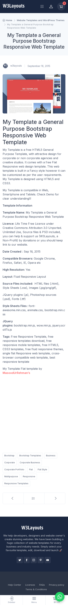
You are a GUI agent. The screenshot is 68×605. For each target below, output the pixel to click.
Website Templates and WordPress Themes (41, 20)
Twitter (20, 560)
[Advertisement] (34, 413)
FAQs (42, 584)
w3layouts (16, 65)
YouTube (47, 560)
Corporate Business (30, 462)
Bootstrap (9, 455)
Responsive (29, 476)
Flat (31, 469)
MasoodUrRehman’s (16, 373)
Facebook (27, 560)
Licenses (30, 584)
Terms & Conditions (36, 589)
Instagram (34, 560)
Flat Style (42, 469)
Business (50, 455)
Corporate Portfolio (14, 469)
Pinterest (40, 560)
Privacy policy (56, 584)
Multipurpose (11, 476)
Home (9, 20)
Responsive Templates (16, 483)
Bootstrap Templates (30, 455)
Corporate (9, 462)
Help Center (14, 584)
